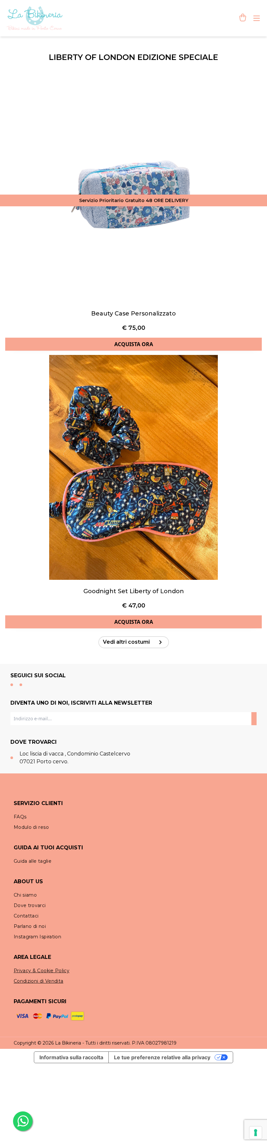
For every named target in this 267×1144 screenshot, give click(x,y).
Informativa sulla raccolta (71, 1057)
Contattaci (26, 916)
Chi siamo (25, 895)
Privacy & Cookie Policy (41, 971)
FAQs (20, 817)
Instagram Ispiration (37, 937)
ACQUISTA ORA (133, 344)
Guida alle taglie (32, 861)
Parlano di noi (30, 926)
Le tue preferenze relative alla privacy (162, 1057)
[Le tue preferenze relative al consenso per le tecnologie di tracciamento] (255, 1132)
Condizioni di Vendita (38, 981)
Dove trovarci (30, 905)
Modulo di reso (31, 827)
